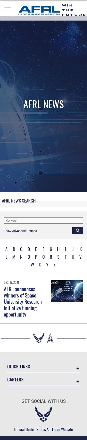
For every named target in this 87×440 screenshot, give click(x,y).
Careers (15, 379)
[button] (8, 10)
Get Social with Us (44, 401)
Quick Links (18, 366)
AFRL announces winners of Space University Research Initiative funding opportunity (23, 301)
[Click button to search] (77, 230)
